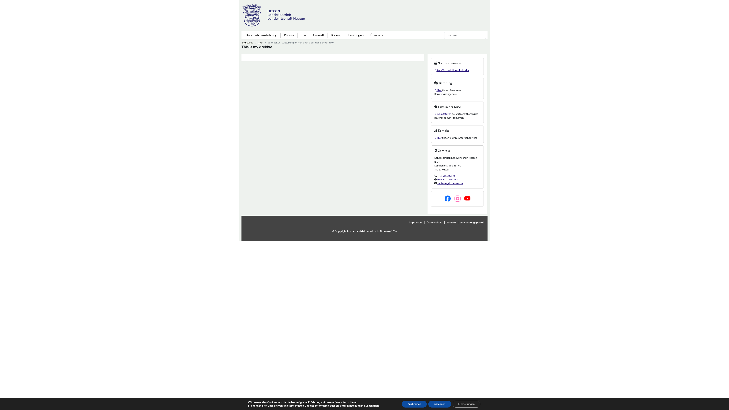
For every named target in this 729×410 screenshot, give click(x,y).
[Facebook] (448, 198)
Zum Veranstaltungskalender (452, 70)
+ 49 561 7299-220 (447, 179)
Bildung (336, 35)
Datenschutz (434, 222)
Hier (439, 90)
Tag (260, 42)
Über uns (376, 35)
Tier (303, 35)
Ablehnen (439, 404)
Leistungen (356, 35)
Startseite (247, 42)
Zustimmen (414, 404)
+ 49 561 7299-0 (446, 175)
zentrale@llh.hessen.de (450, 183)
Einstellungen (355, 406)
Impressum (416, 222)
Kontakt (451, 222)
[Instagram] (457, 198)
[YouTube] (467, 198)
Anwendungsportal (472, 222)
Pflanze (289, 35)
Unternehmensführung (261, 35)
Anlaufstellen (443, 114)
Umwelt (318, 35)
